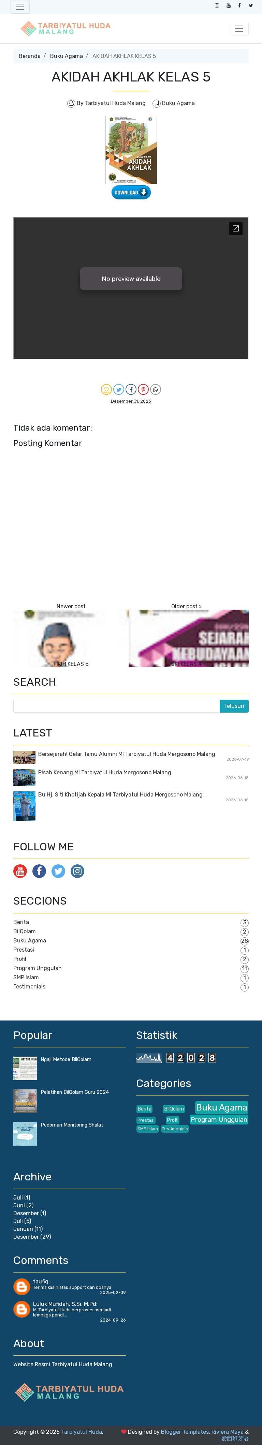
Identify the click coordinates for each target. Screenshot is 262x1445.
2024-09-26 (113, 1320)
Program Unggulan (37, 968)
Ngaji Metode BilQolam (66, 1059)
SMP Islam (26, 977)
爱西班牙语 (235, 1438)
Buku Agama (66, 56)
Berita (21, 922)
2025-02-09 (113, 1292)
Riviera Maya (228, 1432)
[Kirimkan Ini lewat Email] (106, 389)
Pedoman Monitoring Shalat (72, 1125)
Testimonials (29, 986)
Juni (19, 1205)
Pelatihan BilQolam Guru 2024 (75, 1092)
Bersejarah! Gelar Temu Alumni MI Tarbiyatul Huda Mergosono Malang (126, 754)
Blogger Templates (185, 1432)
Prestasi (23, 950)
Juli (18, 1197)
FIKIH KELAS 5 (71, 664)
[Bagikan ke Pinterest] (143, 389)
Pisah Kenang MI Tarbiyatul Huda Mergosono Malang (104, 772)
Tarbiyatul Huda (81, 1432)
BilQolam (24, 931)
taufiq (40, 1281)
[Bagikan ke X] (118, 389)
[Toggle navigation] (20, 7)
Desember (26, 1213)
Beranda (30, 56)
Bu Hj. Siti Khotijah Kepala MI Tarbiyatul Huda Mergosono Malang (120, 794)
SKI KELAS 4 (186, 664)
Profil (19, 959)
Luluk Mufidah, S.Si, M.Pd (64, 1304)
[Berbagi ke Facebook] (131, 389)
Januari (23, 1229)
